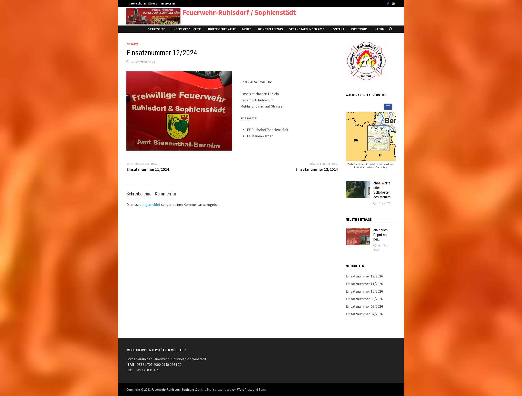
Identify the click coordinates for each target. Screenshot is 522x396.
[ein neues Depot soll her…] (358, 230)
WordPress (244, 389)
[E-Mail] (393, 3)
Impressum (168, 3)
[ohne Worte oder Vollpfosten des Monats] (358, 183)
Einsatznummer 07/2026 (364, 314)
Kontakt (337, 29)
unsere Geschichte (186, 29)
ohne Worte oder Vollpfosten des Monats (382, 190)
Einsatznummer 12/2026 (364, 276)
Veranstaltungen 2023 (306, 29)
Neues (246, 29)
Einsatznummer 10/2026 (364, 291)
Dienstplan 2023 (270, 29)
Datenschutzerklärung (142, 3)
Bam (262, 389)
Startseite (156, 29)
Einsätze (132, 44)
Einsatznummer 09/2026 (364, 298)
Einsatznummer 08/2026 (364, 306)
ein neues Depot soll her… (380, 235)
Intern (379, 29)
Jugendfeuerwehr (221, 29)
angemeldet (151, 204)
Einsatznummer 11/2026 (364, 283)
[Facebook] (388, 3)
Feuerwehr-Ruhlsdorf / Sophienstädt (239, 12)
